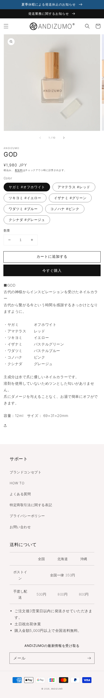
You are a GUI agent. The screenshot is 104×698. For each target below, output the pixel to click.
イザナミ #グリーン (70, 198)
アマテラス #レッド (74, 187)
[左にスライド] (40, 137)
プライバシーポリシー (27, 516)
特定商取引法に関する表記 (31, 505)
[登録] (89, 658)
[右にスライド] (63, 137)
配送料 (19, 170)
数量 (7, 230)
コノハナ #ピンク (64, 209)
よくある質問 (20, 494)
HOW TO (17, 483)
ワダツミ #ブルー (23, 209)
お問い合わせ (20, 527)
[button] (6, 26)
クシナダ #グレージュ (27, 220)
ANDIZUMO (57, 689)
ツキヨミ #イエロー (25, 198)
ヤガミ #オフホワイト (27, 187)
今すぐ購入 (52, 270)
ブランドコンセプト (25, 472)
